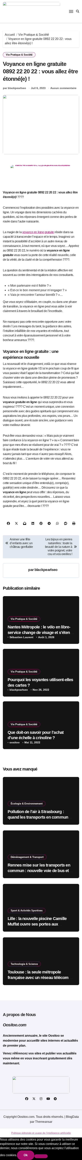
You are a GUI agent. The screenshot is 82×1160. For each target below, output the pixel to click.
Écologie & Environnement (27, 803)
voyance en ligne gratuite (38, 232)
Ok (26, 1155)
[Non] (41, 1156)
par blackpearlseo (14, 88)
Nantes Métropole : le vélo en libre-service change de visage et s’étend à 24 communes (40, 632)
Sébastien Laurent (21, 637)
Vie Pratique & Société (19, 54)
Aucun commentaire (63, 88)
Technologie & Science (24, 964)
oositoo (15, 742)
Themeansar (43, 1121)
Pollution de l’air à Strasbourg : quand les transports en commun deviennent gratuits (38, 817)
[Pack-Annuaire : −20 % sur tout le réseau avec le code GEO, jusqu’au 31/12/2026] (41, 174)
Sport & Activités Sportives (27, 910)
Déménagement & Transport (27, 857)
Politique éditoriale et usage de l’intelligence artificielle (41, 1133)
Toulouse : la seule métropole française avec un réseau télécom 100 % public (38, 977)
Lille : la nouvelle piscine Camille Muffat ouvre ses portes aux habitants (37, 924)
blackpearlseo (46, 570)
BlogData (72, 1116)
